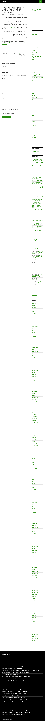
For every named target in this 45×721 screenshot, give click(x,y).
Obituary (33, 113)
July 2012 (33, 621)
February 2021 (34, 441)
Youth (33, 139)
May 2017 (33, 535)
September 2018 (35, 502)
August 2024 (34, 353)
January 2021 (34, 443)
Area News (34, 38)
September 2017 (35, 527)
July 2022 (33, 405)
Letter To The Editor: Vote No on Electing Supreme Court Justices (37, 239)
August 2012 (34, 619)
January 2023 (34, 393)
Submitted (34, 133)
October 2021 (34, 424)
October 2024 (34, 349)
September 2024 (35, 351)
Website (3, 103)
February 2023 (34, 391)
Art (32, 40)
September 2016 (35, 552)
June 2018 (34, 508)
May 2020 (33, 460)
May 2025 (33, 334)
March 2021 (34, 439)
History (33, 93)
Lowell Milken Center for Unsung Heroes (36, 108)
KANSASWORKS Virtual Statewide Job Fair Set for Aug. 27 (37, 220)
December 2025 (35, 319)
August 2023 (34, 378)
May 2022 (33, 410)
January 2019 (34, 493)
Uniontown (34, 137)
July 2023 (33, 380)
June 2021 (34, 433)
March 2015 (34, 586)
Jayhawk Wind (34, 97)
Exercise (33, 65)
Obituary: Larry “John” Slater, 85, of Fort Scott (37, 166)
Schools (33, 123)
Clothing (33, 54)
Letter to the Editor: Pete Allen (37, 267)
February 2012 (34, 627)
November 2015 (35, 573)
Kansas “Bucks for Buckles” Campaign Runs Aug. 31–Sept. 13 (37, 183)
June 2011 (34, 640)
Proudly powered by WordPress (7, 719)
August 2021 (34, 428)
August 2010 (34, 642)
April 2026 (34, 311)
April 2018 (34, 512)
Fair (32, 68)
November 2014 (35, 592)
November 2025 (35, 322)
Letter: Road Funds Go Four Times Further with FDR (37, 200)
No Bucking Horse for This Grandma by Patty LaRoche (37, 290)
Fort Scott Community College (37, 77)
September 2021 (35, 426)
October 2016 (34, 550)
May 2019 (33, 485)
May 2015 (33, 581)
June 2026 (34, 307)
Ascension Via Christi (36, 42)
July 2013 (33, 607)
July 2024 (33, 355)
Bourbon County (35, 45)
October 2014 (34, 594)
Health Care (34, 91)
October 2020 (34, 449)
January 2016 (34, 569)
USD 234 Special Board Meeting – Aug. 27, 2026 (36, 203)
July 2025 (33, 330)
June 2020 (34, 458)
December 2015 (35, 571)
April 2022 (34, 412)
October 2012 (34, 615)
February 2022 (34, 416)
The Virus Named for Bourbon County (15, 703)
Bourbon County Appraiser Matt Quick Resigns (37, 285)
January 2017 (34, 544)
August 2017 (34, 529)
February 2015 (34, 588)
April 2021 (34, 437)
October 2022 (34, 399)
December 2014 (35, 590)
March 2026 (34, 313)
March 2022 (34, 414)
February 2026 (34, 315)
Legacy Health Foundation (36, 105)
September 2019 (35, 477)
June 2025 (34, 332)
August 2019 (34, 479)
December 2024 (35, 345)
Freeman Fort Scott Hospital (37, 84)
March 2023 (34, 389)
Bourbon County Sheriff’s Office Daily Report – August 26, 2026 (37, 206)
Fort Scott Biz (5, 1)
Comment (4, 78)
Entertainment (34, 63)
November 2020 (35, 447)
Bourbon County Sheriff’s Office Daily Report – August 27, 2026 (37, 169)
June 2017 (34, 533)
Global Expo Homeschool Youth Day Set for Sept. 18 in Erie (37, 174)
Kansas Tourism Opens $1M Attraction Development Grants (37, 263)
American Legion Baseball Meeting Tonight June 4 (11, 67)
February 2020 (34, 466)
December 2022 (35, 395)
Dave (33, 259)
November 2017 (35, 523)
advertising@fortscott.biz (36, 23)
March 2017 (34, 539)
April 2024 (34, 361)
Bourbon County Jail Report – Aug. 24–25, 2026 (37, 227)
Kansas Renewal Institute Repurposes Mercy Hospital (37, 256)
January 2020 (34, 468)
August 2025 (34, 328)
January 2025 (34, 343)
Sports (33, 130)
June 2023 (34, 382)
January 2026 (34, 317)
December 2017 (35, 521)
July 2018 (33, 506)
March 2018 (34, 514)
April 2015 (34, 583)
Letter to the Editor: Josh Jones (37, 279)
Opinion (33, 115)
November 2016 (35, 548)
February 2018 (34, 516)
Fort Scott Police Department (37, 82)
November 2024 (35, 347)
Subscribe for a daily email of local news (9, 656)
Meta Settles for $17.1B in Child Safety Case (36, 178)
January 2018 (34, 519)
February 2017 (34, 542)
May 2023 (33, 384)
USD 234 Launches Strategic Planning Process (16, 697)
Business (33, 50)
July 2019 (33, 481)
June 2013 (34, 609)
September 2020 (35, 451)
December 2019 (35, 470)
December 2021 (35, 420)
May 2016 (33, 560)
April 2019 (34, 487)
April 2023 (34, 387)
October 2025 (34, 324)
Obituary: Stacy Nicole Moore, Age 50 (17, 666)
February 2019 (34, 491)
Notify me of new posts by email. (8, 113)
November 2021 (35, 422)
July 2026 (33, 305)
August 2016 (34, 554)
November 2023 (35, 372)
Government (34, 89)
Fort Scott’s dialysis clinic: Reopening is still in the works (14, 714)
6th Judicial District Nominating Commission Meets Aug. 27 (37, 191)
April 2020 (34, 462)
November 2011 (35, 634)
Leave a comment (20, 14)
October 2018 (34, 500)
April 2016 (34, 563)
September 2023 (35, 376)
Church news (34, 52)
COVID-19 (34, 59)
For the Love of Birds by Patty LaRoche (37, 248)
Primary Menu (43, 1)
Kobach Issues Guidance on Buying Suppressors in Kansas (37, 160)
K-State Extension (35, 101)
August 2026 (34, 303)
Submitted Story (12, 14)
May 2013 (33, 611)
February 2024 (34, 366)
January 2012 (34, 630)
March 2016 (34, 565)
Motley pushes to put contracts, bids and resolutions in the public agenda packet (37, 187)
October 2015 (34, 575)
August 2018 (34, 504)
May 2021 (33, 435)
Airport (33, 36)
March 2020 (34, 464)
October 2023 (34, 374)
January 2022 (34, 418)
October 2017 (34, 525)
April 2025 (34, 336)
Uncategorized (34, 135)
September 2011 (35, 638)
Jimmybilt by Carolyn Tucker (37, 180)
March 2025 (34, 338)
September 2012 (35, 617)
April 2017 (34, 537)
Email (3, 98)
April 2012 (34, 623)
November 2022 (35, 397)
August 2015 (34, 579)
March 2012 (34, 625)
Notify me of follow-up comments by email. (10, 109)
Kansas (33, 103)
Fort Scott (33, 72)
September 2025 (35, 326)
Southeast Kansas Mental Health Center (36, 128)
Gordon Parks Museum (36, 86)
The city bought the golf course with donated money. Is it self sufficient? (21, 710)
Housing (33, 95)
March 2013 (34, 613)
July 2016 (33, 556)
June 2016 (34, 558)
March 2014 (34, 602)
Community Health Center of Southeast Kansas (37, 57)
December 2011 (35, 632)
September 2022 (35, 401)
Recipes (33, 121)
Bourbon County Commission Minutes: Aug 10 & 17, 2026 (37, 230)
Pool (32, 119)
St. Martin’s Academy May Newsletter (8, 63)
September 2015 (35, 577)
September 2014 (35, 596)
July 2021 (33, 431)
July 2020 (33, 456)
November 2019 (35, 472)
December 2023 (35, 370)
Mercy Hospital (34, 111)
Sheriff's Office (34, 125)
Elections (33, 61)
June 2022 (34, 407)
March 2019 (34, 489)
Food (33, 70)
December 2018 (35, 495)
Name (3, 93)
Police (33, 117)
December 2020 (35, 445)
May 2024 (33, 359)
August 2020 (34, 454)
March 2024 (34, 363)
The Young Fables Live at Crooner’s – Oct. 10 (36, 217)
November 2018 (35, 498)
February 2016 (34, 567)
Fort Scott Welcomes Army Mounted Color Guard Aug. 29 (37, 224)
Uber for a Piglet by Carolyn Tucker (37, 260)
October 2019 (34, 475)
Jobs (32, 99)
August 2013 (34, 604)
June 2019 (34, 483)
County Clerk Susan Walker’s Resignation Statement (37, 271)
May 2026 (33, 309)
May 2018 (33, 510)
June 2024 (34, 357)
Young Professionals (35, 151)
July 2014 (33, 598)
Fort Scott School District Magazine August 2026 (13, 695)
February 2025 (34, 340)
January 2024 (34, 368)
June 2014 (34, 600)
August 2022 (34, 403)
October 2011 (34, 636)
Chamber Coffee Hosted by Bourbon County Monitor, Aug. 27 (37, 196)
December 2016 (35, 546)
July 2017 (33, 531)
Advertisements (35, 34)
